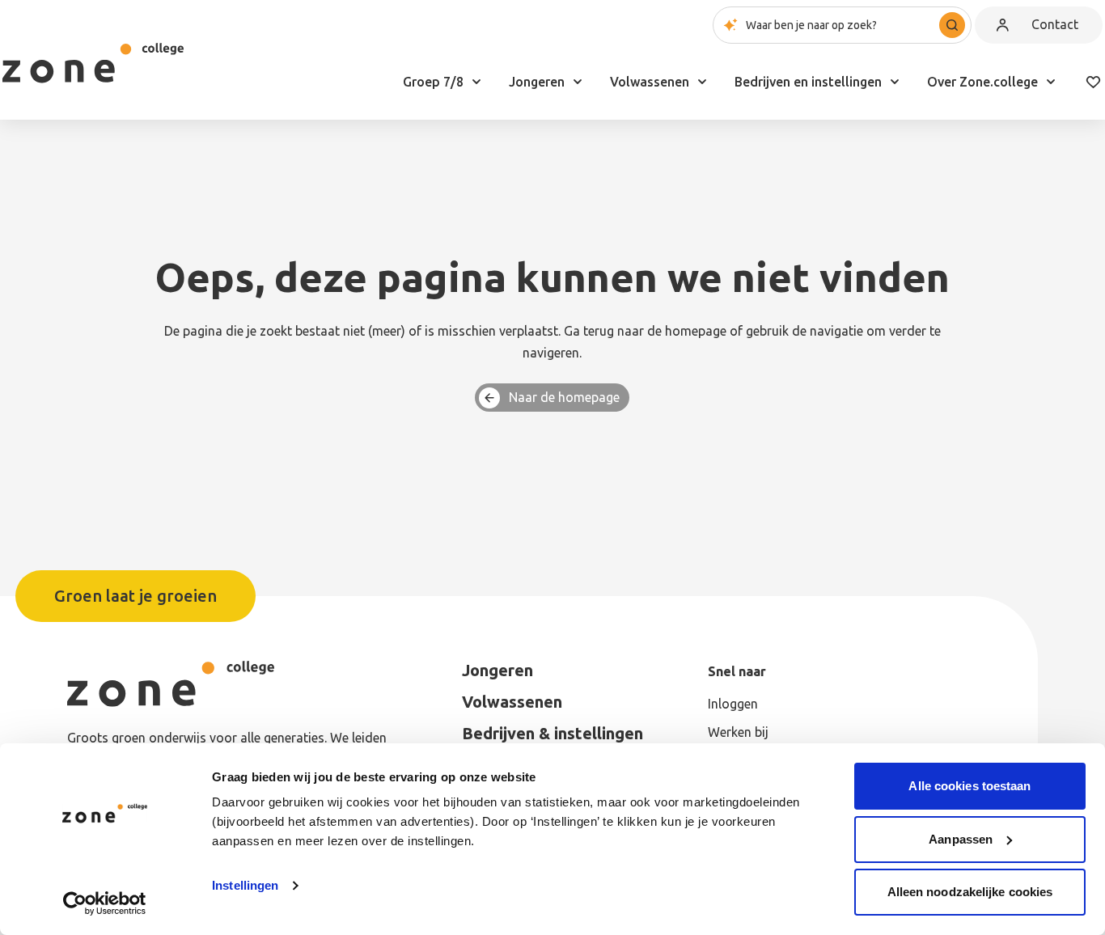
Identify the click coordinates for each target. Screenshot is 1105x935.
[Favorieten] (1093, 81)
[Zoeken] (952, 25)
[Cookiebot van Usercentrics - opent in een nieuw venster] (105, 903)
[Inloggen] (1002, 25)
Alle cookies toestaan (969, 786)
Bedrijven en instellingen (808, 81)
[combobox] (842, 25)
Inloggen (733, 703)
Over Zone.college (982, 81)
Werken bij (738, 732)
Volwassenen (649, 81)
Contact (1054, 24)
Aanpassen (961, 839)
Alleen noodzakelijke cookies (970, 892)
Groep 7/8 (433, 81)
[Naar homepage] (93, 63)
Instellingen (245, 885)
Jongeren (537, 81)
